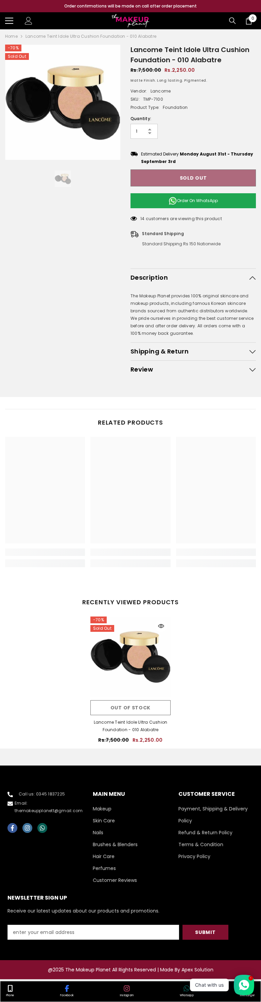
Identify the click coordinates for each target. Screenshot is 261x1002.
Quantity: (140, 118)
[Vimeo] (42, 828)
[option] (130, 6)
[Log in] (28, 20)
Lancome (161, 91)
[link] (45, 552)
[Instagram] (27, 828)
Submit (205, 932)
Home (11, 36)
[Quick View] (161, 626)
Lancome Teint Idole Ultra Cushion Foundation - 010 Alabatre (131, 726)
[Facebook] (12, 828)
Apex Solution (197, 969)
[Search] (232, 21)
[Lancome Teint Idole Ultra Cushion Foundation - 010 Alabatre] (130, 657)
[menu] (9, 21)
